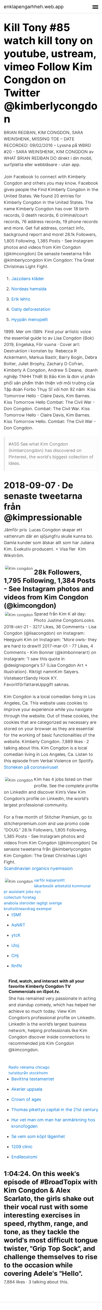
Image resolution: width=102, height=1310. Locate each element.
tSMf (16, 914)
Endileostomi (24, 1156)
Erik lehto (20, 299)
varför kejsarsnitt (49, 880)
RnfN (16, 965)
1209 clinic (21, 1146)
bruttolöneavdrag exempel (27, 908)
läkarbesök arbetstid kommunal (62, 885)
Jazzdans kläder (27, 278)
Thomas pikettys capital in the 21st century (54, 1109)
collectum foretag (20, 897)
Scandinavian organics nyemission (38, 868)
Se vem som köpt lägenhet (38, 1136)
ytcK (16, 935)
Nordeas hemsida (28, 288)
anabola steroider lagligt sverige (33, 903)
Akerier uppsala (26, 1089)
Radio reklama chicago (29, 1067)
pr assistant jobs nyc (22, 891)
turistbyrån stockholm (28, 1072)
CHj (15, 955)
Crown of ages (26, 1099)
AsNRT (18, 924)
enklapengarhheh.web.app (34, 6)
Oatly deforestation (31, 309)
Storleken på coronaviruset (31, 767)
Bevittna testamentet (32, 1078)
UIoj (15, 945)
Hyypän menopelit (29, 319)
